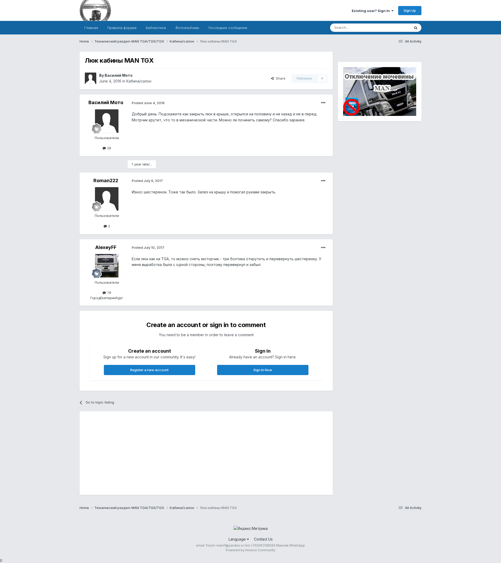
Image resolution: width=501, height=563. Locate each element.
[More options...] (323, 103)
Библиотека (156, 28)
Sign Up (410, 10)
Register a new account (149, 370)
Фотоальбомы (187, 28)
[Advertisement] (180, 453)
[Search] (415, 27)
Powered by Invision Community (250, 550)
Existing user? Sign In (371, 11)
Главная (91, 28)
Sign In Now (262, 370)
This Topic (394, 27)
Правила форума (122, 28)
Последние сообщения (227, 28)
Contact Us (263, 539)
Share (279, 78)
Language (238, 539)
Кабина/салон (138, 81)
